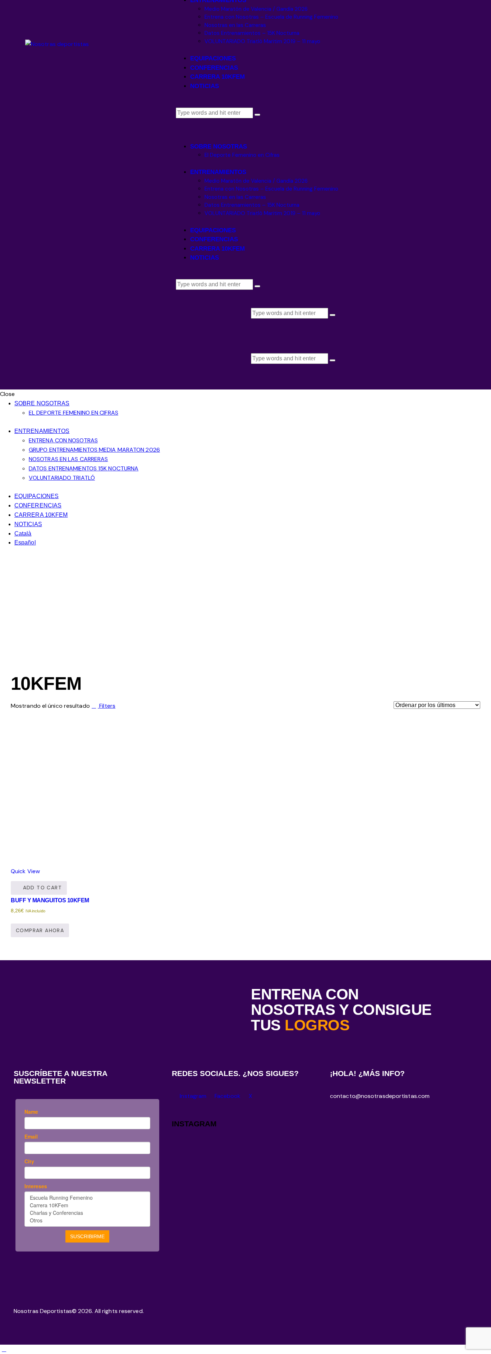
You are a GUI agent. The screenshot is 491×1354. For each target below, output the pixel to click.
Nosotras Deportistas (43, 1311)
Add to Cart (42, 887)
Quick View (25, 871)
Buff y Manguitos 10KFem (50, 900)
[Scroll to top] (4, 1349)
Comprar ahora (40, 930)
